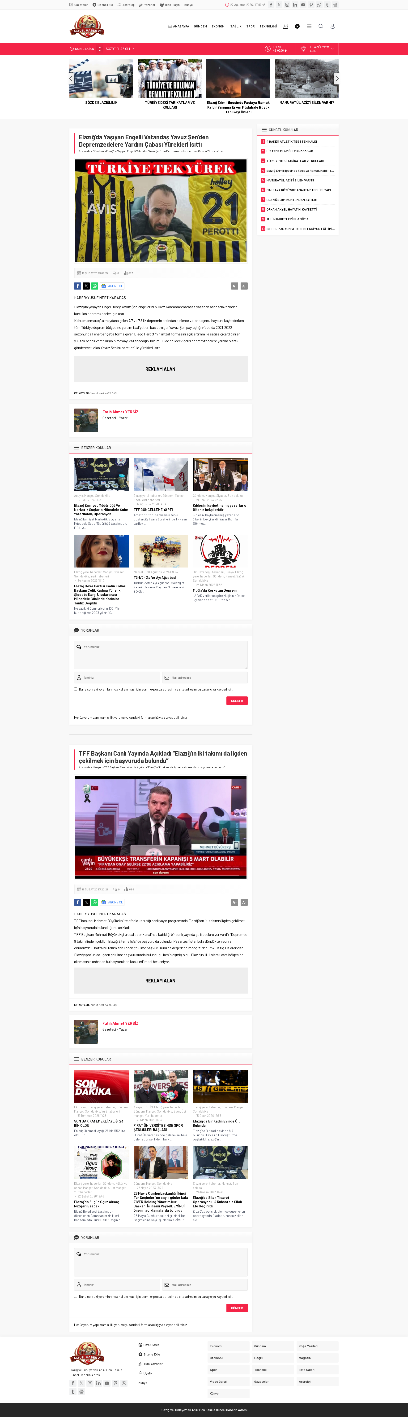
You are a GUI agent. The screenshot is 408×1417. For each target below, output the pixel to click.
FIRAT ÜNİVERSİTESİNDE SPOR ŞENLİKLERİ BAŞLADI (158, 1127)
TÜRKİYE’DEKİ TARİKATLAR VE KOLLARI (134, 49)
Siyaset (221, 495)
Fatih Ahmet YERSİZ (120, 411)
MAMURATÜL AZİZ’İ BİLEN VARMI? (307, 102)
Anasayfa (84, 151)
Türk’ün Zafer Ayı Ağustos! (155, 577)
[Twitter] (279, 4)
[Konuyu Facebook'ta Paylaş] (77, 286)
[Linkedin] (295, 4)
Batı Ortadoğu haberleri (208, 572)
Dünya (229, 572)
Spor (137, 500)
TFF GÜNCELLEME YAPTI (153, 509)
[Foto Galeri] (285, 26)
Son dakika (102, 495)
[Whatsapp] (319, 4)
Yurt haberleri (151, 500)
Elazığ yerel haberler (147, 495)
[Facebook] (271, 4)
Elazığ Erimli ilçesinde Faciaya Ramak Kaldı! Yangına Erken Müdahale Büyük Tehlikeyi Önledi (238, 107)
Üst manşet (118, 1188)
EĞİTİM (148, 1107)
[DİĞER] (309, 26)
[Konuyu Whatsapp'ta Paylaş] (94, 286)
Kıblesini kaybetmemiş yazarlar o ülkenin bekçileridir (219, 507)
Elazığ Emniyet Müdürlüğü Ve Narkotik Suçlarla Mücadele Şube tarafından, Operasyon (101, 509)
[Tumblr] (327, 4)
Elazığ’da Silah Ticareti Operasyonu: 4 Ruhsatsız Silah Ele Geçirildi (217, 1201)
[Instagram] (287, 4)
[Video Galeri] (297, 26)
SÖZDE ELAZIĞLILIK (101, 102)
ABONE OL (115, 286)
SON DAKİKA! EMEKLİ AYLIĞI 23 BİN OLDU (98, 1123)
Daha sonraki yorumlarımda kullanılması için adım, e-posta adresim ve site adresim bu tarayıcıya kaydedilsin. (156, 689)
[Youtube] (303, 4)
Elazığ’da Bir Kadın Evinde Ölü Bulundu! (216, 1123)
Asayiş (78, 495)
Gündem (98, 151)
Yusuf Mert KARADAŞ (103, 393)
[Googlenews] (335, 4)
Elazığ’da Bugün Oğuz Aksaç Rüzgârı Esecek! (96, 1204)
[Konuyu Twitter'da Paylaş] (86, 286)
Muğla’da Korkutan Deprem (215, 590)
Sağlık (240, 576)
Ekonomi (80, 1107)
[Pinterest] (311, 4)
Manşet (89, 495)
